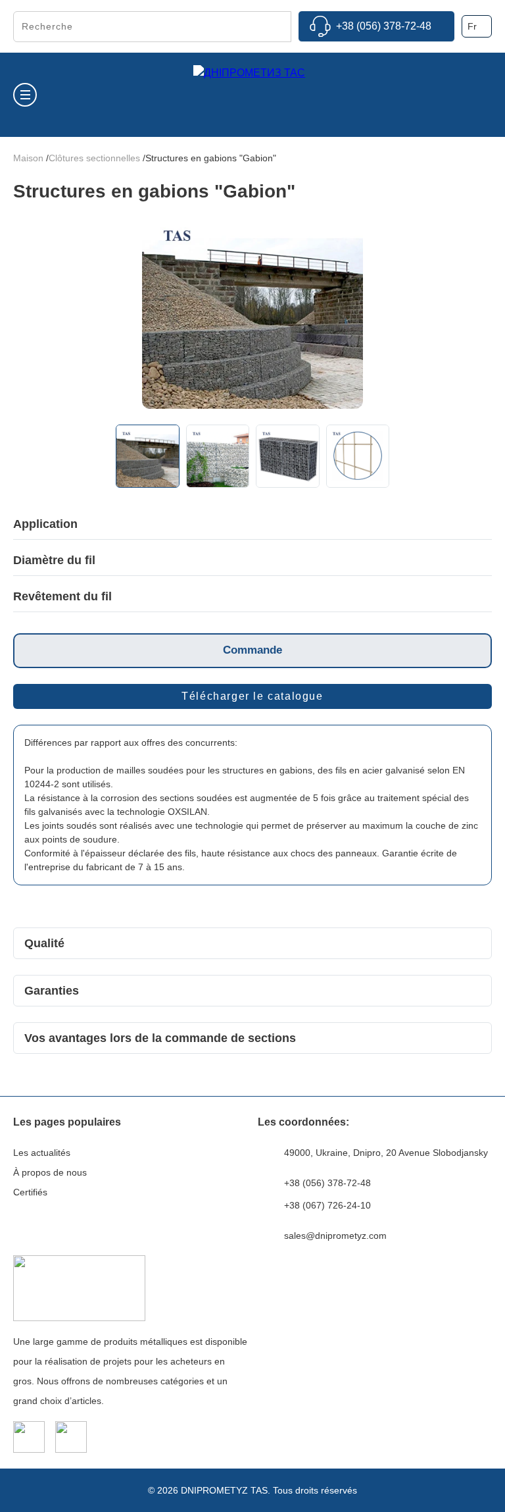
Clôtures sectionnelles (96, 158)
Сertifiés (30, 1192)
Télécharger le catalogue (252, 696)
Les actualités (41, 1152)
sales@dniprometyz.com (335, 1235)
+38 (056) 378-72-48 (383, 26)
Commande (252, 650)
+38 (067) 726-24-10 (327, 1205)
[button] (126, 316)
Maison (29, 158)
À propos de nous (50, 1172)
